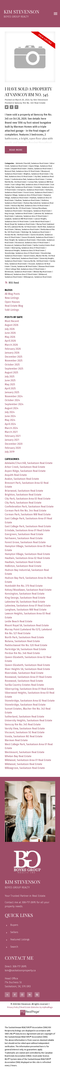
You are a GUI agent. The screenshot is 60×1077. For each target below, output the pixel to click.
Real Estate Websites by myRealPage (37, 1007)
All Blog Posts (12, 293)
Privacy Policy (13, 1007)
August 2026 (11, 325)
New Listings (12, 297)
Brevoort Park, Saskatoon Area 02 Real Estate (22, 171)
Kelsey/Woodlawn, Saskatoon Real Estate (28, 589)
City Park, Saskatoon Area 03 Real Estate (27, 498)
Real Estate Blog (14, 305)
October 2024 (12, 400)
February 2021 (12, 435)
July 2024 (10, 412)
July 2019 (9, 451)
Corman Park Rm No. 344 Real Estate (25, 510)
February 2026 (13, 348)
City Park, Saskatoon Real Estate (23, 502)
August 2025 (11, 372)
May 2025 (10, 384)
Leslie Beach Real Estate (40, 222)
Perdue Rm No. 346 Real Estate (17, 235)
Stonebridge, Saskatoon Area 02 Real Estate (22, 253)
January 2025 (12, 392)
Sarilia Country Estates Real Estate (24, 684)
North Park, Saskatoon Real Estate (24, 637)
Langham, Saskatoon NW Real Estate (19, 219)
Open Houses (12, 301)
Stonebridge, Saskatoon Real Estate (25, 704)
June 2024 (10, 416)
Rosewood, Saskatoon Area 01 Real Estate (32, 243)
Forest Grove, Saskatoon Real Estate (38, 192)
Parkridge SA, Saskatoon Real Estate (36, 232)
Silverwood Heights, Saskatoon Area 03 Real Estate (25, 251)
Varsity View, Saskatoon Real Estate (25, 728)
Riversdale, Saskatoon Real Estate (24, 672)
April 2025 (10, 388)
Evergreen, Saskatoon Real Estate (31, 190)
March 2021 (11, 431)
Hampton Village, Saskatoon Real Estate (27, 554)
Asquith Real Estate (19, 169)
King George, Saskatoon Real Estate (19, 214)
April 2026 (10, 340)
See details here (37, 118)
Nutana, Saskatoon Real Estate (27, 229)
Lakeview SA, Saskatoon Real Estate (25, 601)
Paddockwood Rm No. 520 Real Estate (26, 645)
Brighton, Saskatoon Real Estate (36, 174)
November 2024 (14, 396)
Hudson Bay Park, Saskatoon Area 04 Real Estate (30, 206)
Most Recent (12, 321)
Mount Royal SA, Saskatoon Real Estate (20, 224)
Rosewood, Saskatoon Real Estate (18, 245)
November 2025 (13, 360)
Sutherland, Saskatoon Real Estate (25, 258)
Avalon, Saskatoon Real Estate (40, 169)
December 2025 (13, 356)
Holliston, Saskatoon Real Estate (23, 566)
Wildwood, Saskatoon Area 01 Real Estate (21, 274)
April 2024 (10, 424)
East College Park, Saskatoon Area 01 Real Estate (30, 185)
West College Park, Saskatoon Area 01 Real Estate (25, 269)
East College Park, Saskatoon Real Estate (28, 526)
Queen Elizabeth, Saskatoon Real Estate (38, 237)
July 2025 (9, 376)
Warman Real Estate (46, 266)
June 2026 (10, 332)
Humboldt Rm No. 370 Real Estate (18, 208)
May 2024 (10, 420)
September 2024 (14, 404)
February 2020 (13, 447)
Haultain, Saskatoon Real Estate (27, 200)
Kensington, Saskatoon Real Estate (37, 211)
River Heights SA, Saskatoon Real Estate (20, 240)
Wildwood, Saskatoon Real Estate (23, 764)
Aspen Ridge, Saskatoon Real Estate (25, 470)
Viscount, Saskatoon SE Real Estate (24, 732)
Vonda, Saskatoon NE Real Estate (24, 266)
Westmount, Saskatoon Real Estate (18, 272)
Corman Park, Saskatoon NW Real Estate (28, 514)
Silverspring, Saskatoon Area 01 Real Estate (28, 248)
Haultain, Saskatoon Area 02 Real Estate (27, 558)
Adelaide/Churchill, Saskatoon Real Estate (32, 163)
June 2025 (10, 380)
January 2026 (12, 352)
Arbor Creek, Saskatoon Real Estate (25, 466)
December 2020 (13, 443)
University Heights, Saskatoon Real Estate (28, 720)
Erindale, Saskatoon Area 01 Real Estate (27, 530)
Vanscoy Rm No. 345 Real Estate (30, 103)
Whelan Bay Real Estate (43, 272)
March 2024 (11, 428)
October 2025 (12, 364)
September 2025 (14, 368)
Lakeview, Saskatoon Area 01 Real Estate (31, 216)
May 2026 (10, 336)
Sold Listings (12, 309)
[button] (7, 994)
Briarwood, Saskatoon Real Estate (24, 490)
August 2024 (11, 408)
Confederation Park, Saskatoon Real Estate (28, 179)
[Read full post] (30, 59)
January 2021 (12, 439)
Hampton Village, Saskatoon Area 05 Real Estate (24, 195)
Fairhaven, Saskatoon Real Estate (24, 538)
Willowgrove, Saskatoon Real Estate (38, 277)
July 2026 (10, 329)
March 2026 (11, 344)
